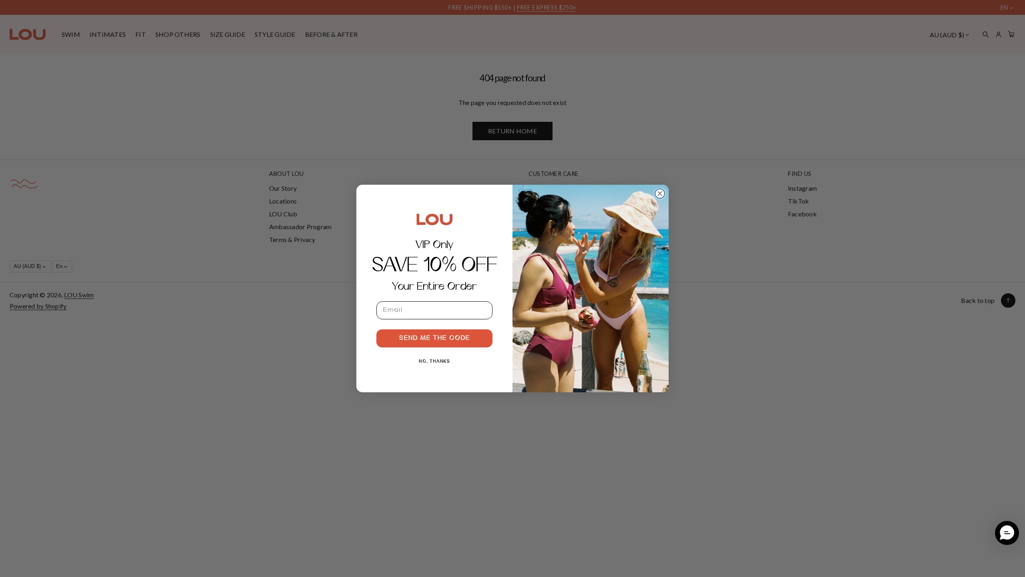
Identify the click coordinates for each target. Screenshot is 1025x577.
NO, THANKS (434, 361)
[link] (434, 219)
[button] (1007, 533)
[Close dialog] (660, 193)
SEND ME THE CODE (434, 338)
